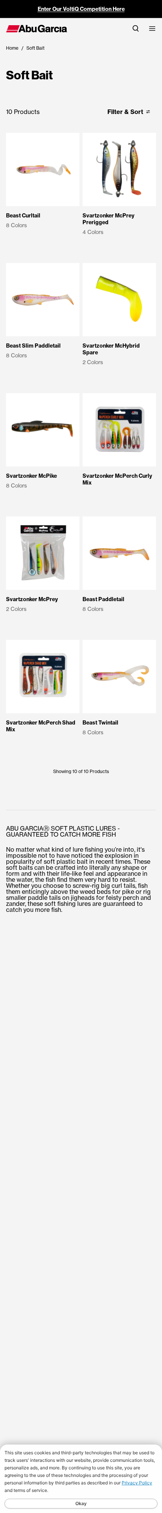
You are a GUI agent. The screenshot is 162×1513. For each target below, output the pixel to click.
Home (12, 48)
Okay (81, 1503)
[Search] (135, 28)
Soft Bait (35, 48)
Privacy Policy (137, 1483)
